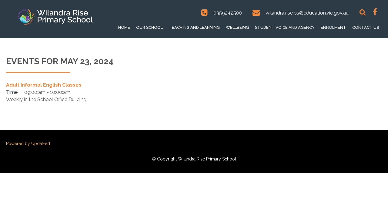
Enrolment (333, 27)
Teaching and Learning (194, 27)
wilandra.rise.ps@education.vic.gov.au (307, 13)
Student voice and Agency (285, 27)
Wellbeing (237, 27)
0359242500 (227, 13)
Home (124, 27)
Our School (149, 27)
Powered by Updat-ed (28, 143)
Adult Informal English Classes (44, 85)
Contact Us (365, 27)
